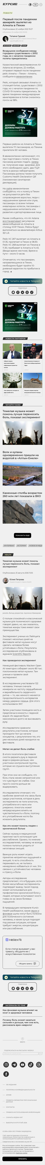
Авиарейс (16, 45)
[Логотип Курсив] (10, 4)
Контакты (10, 1107)
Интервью (9, 546)
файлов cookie (21, 1153)
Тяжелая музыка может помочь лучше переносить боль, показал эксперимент (21, 414)
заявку (35, 162)
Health (7, 555)
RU (35, 5)
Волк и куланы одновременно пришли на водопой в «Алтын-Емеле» (21, 455)
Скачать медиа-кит (14, 1117)
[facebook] (6, 1074)
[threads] (39, 1064)
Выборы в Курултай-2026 (16, 1123)
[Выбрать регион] (30, 4)
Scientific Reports (22, 654)
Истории (21, 546)
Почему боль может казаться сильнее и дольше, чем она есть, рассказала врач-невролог (21, 1022)
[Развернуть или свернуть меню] (40, 4)
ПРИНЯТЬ (22, 1159)
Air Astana (7, 45)
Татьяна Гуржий (17, 36)
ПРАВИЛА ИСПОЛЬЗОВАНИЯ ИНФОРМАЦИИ (23, 1112)
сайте (9, 188)
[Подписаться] (40, 1053)
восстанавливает (12, 221)
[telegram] (14, 1064)
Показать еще (23, 535)
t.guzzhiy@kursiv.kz (16, 41)
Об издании (11, 1084)
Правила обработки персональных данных (21, 1101)
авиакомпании (24, 76)
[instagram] (6, 1064)
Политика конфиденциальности (20, 1090)
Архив (8, 1095)
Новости (7, 13)
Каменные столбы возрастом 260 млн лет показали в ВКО (22, 494)
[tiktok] (30, 1064)
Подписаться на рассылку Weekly (19, 1050)
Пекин (24, 45)
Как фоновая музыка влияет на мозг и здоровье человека (20, 1011)
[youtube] (22, 1064)
